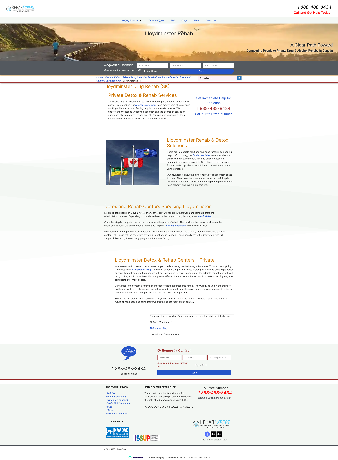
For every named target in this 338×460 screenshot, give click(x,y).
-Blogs (109, 410)
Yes (148, 71)
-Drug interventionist (117, 400)
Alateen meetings (159, 328)
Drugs (184, 20)
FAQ (173, 20)
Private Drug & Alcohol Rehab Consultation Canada (150, 77)
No (155, 71)
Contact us (211, 20)
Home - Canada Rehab (108, 77)
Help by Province (130, 20)
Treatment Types (156, 20)
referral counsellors (145, 105)
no (206, 365)
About (196, 20)
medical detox (205, 216)
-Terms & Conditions (117, 413)
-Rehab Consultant (116, 396)
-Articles (110, 393)
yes (199, 365)
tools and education (175, 225)
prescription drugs (142, 269)
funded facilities (201, 155)
